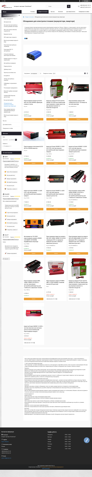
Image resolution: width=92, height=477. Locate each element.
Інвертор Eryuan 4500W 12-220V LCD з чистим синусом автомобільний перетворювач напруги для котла (78, 149)
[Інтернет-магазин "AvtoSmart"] (7, 6)
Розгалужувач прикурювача (10, 87)
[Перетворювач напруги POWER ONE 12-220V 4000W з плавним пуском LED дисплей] (56, 268)
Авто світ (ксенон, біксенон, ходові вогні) (10, 30)
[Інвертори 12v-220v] (34, 55)
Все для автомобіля (8, 100)
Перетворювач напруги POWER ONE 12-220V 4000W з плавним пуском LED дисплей (55, 282)
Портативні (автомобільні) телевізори (10, 45)
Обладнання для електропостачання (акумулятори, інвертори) (10, 105)
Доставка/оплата (70, 11)
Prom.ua (53, 465)
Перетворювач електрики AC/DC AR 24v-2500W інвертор (33, 147)
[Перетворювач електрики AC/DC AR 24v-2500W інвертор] (33, 134)
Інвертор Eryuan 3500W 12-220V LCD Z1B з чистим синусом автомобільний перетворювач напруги (55, 149)
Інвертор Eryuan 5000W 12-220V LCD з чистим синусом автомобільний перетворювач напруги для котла (55, 193)
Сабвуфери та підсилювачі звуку (10, 84)
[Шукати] (68, 6)
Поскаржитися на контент (46, 467)
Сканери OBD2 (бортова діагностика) (9, 96)
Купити (33, 119)
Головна (32, 11)
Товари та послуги (42, 11)
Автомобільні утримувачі (10, 63)
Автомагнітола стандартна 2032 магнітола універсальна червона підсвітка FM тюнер (12, 247)
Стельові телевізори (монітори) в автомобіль (9, 55)
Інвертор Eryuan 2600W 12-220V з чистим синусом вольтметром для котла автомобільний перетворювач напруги (33, 328)
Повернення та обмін (84, 11)
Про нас (53, 11)
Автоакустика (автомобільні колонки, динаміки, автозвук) (11, 25)
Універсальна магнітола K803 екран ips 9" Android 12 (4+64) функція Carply (12, 207)
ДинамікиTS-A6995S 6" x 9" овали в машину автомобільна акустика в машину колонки (12, 166)
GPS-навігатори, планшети (10, 37)
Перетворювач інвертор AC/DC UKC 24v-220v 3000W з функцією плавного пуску (33, 102)
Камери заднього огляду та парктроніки (10, 59)
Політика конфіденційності (57, 467)
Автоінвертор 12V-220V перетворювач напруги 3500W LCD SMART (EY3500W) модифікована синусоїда (33, 239)
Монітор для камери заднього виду (11, 41)
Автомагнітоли (7, 22)
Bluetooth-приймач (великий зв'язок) (10, 91)
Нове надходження (8, 18)
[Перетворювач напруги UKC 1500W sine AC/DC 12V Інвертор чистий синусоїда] (78, 88)
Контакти (60, 11)
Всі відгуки (5, 258)
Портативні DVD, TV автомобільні (8, 50)
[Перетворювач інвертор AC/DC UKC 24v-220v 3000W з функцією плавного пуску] (33, 88)
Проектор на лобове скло (10, 72)
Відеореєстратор (8, 34)
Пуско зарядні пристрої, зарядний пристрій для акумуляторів (9, 111)
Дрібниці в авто (7, 69)
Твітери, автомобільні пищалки (9, 79)
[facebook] (25, 38)
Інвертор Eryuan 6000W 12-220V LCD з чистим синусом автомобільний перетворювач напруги (33, 193)
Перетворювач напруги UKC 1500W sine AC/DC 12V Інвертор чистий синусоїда (78, 102)
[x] (26, 38)
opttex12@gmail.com (6, 458)
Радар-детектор (8, 66)
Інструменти (7, 75)
